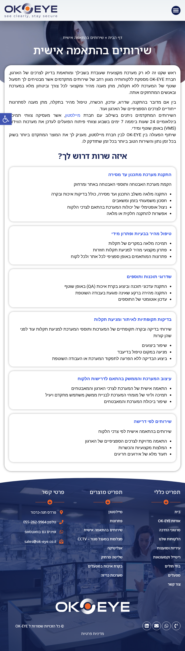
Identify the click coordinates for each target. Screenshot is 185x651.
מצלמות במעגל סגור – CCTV (100, 539)
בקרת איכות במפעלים (105, 566)
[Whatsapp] (166, 626)
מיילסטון (115, 512)
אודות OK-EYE (169, 521)
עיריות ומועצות (168, 548)
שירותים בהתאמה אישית (103, 530)
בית (177, 512)
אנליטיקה (114, 548)
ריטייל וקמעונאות (166, 557)
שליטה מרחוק (111, 557)
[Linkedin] (146, 626)
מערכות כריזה (111, 575)
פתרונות (116, 521)
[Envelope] (156, 626)
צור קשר (174, 584)
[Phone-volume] (176, 626)
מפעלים (174, 575)
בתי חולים (172, 566)
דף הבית (115, 37)
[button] (6, 119)
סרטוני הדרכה (169, 530)
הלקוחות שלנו (169, 539)
